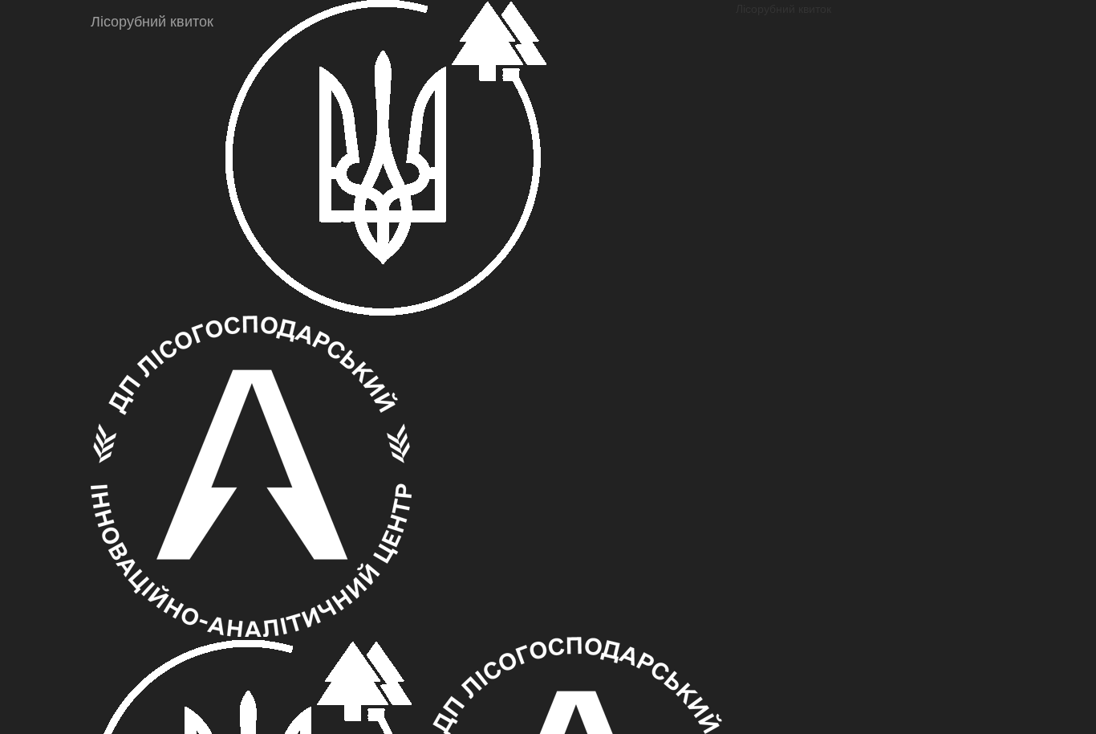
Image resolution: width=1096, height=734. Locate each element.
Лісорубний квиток (152, 20)
